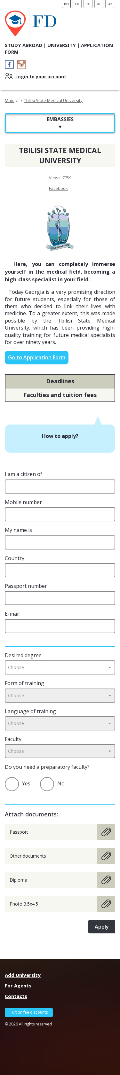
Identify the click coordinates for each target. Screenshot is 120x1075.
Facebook (58, 188)
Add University (23, 975)
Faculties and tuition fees (60, 395)
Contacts (16, 996)
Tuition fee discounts (29, 1012)
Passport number (26, 585)
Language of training (30, 711)
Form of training (24, 683)
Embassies (60, 123)
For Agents (18, 985)
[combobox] (60, 667)
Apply (102, 926)
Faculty (13, 739)
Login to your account (40, 77)
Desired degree (23, 655)
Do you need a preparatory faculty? (47, 766)
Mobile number (23, 502)
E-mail (12, 613)
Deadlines (60, 381)
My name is (18, 530)
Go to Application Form (36, 357)
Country (14, 558)
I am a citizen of (23, 474)
